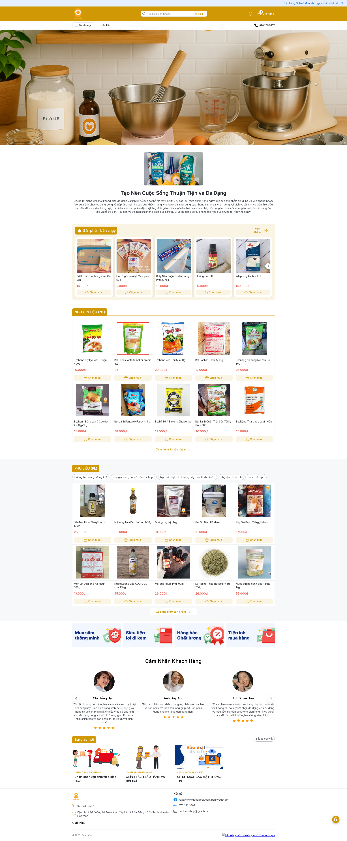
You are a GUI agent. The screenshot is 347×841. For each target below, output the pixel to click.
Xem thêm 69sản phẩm (171, 611)
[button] (90, 477)
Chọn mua (95, 292)
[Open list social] (335, 819)
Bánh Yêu (87, 835)
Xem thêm (257, 230)
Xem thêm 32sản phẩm (171, 449)
